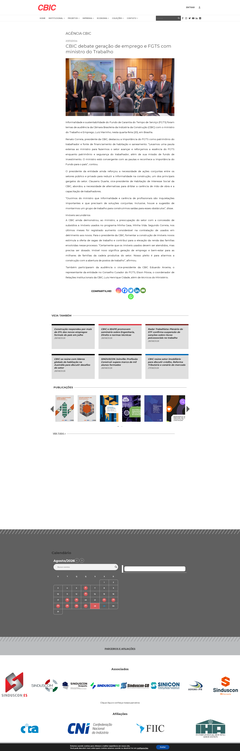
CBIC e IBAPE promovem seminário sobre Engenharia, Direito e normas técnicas (117, 332)
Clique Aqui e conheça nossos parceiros (120, 703)
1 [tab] (118, 426)
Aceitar (163, 747)
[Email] (143, 290)
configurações (142, 748)
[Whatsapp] (131, 296)
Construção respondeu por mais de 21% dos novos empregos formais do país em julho (73, 332)
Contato (131, 18)
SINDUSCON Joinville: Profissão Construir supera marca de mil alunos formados (119, 362)
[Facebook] (125, 290)
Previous (52, 409)
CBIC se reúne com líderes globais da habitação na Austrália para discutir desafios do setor (72, 363)
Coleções (117, 18)
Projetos (73, 18)
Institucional (56, 18)
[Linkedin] (137, 290)
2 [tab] (122, 426)
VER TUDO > (59, 433)
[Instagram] (118, 290)
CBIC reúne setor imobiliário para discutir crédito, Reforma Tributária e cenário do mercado (166, 362)
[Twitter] (131, 290)
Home (42, 18)
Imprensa (87, 18)
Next (188, 409)
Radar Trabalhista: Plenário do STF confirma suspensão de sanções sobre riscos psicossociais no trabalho (165, 333)
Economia (102, 18)
